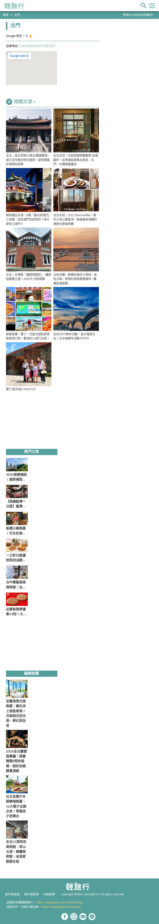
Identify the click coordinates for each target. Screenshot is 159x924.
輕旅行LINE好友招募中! (138, 15)
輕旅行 (14, 5)
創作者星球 (31, 894)
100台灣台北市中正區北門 (38, 46)
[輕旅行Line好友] (92, 916)
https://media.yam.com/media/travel (59, 902)
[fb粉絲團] (64, 916)
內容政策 (49, 894)
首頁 (6, 15)
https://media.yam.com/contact (61, 906)
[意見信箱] (82, 916)
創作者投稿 (12, 894)
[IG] (73, 916)
